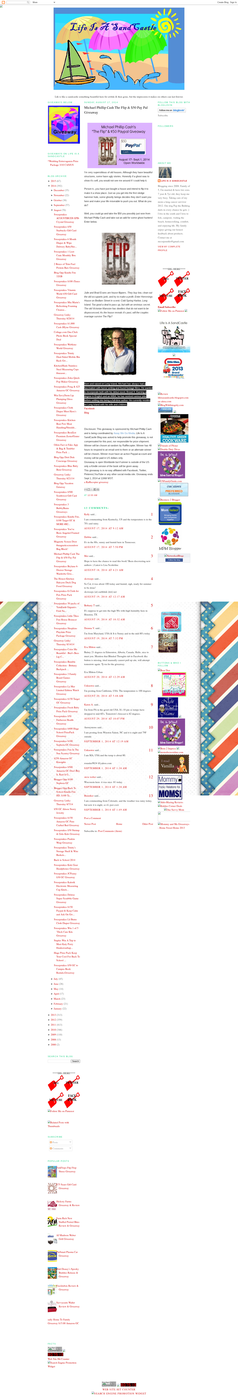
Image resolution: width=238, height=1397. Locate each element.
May (56, 988)
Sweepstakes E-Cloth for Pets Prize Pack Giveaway (66, 594)
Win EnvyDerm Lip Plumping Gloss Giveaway (64, 399)
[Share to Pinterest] (98, 489)
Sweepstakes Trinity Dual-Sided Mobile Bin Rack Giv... (67, 357)
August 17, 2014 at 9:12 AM (104, 528)
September (59, 205)
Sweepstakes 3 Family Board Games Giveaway (65, 677)
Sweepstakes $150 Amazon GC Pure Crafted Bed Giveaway (66, 821)
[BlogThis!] (88, 489)
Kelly (87, 514)
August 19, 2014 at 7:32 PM (103, 638)
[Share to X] (91, 489)
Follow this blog (174, 560)
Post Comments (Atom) (110, 831)
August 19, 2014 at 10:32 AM (104, 619)
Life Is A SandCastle (174, 181)
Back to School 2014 (64, 859)
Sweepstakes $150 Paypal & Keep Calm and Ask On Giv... (66, 910)
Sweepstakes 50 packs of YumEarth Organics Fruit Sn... (66, 607)
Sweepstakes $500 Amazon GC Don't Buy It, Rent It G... (67, 770)
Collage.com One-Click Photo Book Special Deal (66, 335)
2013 (53, 1014)
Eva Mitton (90, 647)
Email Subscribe (167, 307)
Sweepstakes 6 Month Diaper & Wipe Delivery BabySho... (65, 242)
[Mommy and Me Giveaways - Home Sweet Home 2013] (174, 827)
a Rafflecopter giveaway (96, 482)
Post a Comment (92, 818)
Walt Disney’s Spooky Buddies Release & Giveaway (67, 1272)
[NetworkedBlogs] (174, 555)
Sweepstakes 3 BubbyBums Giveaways (61, 508)
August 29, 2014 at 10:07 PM (104, 718)
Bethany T (89, 605)
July (56, 978)
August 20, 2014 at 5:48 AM (104, 695)
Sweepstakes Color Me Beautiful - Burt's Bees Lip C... (66, 653)
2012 (53, 1019)
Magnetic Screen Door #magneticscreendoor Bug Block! (66, 545)
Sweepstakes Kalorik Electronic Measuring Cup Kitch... (66, 886)
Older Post (147, 823)
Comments (57, 1148)
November (59, 195)
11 (151, 750)
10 (151, 727)
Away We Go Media (124, 433)
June (56, 983)
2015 (53, 181)
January (58, 1008)
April (56, 993)
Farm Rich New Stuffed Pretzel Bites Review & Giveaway (68, 1222)
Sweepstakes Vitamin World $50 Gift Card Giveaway (65, 293)
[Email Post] (98, 495)
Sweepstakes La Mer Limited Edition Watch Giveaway (66, 690)
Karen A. (88, 704)
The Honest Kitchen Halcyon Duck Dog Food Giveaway (65, 582)
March (57, 998)
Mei (86, 555)
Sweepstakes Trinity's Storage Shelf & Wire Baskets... (66, 851)
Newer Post (90, 823)
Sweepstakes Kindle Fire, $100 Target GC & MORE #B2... (67, 520)
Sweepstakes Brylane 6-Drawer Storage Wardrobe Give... (66, 570)
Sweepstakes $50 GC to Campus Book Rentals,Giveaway (66, 969)
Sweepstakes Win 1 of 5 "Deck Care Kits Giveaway (66, 931)
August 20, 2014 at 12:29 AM (104, 676)
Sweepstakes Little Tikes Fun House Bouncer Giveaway (66, 619)
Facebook (89, 408)
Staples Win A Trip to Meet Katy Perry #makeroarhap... (65, 944)
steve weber (90, 776)
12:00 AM (92, 495)
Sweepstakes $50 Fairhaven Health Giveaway (64, 719)
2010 (53, 1029)
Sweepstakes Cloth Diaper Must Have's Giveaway (65, 411)
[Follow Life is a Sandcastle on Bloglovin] (172, 111)
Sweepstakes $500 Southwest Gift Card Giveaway (65, 495)
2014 (53, 185)
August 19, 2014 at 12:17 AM (104, 596)
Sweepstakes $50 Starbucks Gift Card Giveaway (65, 230)
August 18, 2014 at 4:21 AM (104, 570)
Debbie (87, 537)
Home (119, 823)
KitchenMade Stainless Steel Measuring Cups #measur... (66, 369)
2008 (53, 1039)
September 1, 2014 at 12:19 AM (106, 741)
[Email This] (85, 489)
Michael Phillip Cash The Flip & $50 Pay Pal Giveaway (67, 557)
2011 (53, 1024)
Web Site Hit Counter (58, 1358)
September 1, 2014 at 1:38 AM (105, 768)
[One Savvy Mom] (174, 809)
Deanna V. (89, 628)
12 (151, 776)
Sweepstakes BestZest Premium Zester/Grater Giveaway (66, 436)
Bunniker (89, 795)
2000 (53, 1044)
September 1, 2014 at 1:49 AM (105, 809)
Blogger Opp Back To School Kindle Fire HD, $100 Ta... (65, 791)
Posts (55, 1142)
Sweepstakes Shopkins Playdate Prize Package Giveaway (65, 632)
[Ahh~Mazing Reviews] (170, 802)
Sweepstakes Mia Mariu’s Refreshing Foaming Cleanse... (67, 306)
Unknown (89, 685)
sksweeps (89, 578)
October (58, 200)
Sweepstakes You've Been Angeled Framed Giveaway (66, 532)
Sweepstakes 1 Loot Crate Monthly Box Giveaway (65, 255)
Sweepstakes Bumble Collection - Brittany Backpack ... (65, 665)
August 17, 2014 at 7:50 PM (103, 547)
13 (151, 795)
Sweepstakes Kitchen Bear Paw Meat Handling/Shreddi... (65, 423)
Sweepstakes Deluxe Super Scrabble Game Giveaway (66, 898)
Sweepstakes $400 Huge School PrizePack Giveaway (66, 732)
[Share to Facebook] (94, 489)
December (59, 190)
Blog (86, 412)
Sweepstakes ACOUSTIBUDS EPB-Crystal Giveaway (66, 218)
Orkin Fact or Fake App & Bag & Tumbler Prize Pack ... (66, 448)
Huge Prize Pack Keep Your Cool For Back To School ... (67, 956)
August (57, 210)
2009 (53, 1034)
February (58, 1003)
